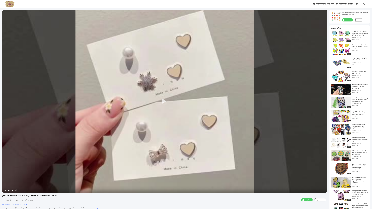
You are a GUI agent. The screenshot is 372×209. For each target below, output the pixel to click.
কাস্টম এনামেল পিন (7, 204)
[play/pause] (9, 190)
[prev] (5, 190)
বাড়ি (314, 4)
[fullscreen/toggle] (324, 190)
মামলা (332, 4)
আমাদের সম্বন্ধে (321, 4)
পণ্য (328, 4)
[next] (13, 190)
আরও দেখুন (95, 208)
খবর (337, 4)
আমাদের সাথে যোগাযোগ (346, 4)
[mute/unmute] (16, 190)
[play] (164, 101)
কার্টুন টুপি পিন (27, 204)
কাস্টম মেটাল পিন (17, 204)
